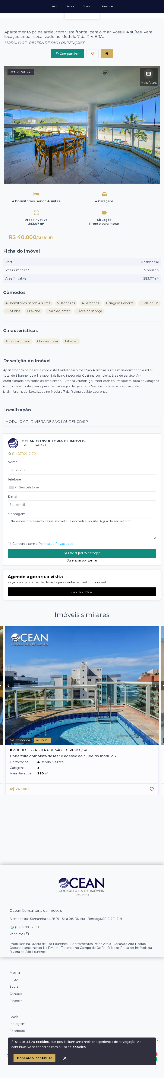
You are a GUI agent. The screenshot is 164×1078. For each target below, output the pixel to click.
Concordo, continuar (34, 1058)
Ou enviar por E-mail (82, 560)
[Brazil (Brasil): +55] (13, 487)
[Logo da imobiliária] (82, 886)
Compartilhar (70, 54)
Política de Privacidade (55, 544)
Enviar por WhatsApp (84, 553)
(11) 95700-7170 (24, 454)
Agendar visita (82, 591)
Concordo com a (42, 544)
